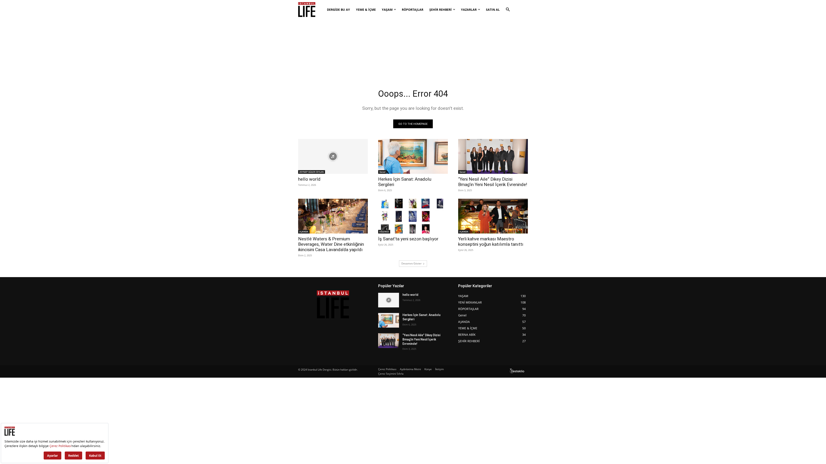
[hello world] (333, 156)
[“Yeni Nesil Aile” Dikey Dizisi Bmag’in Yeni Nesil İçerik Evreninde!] (493, 156)
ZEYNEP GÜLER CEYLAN (311, 171)
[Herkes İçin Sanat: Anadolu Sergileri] (413, 156)
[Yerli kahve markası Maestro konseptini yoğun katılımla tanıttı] (493, 216)
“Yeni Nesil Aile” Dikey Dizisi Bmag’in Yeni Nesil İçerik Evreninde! (492, 182)
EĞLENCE (384, 231)
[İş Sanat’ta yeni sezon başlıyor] (413, 216)
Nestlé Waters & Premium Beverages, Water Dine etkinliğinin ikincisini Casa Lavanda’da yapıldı (331, 244)
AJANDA (303, 231)
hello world (309, 179)
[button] (508, 10)
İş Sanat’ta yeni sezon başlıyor (408, 238)
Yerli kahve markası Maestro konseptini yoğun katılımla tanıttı (490, 241)
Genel (382, 171)
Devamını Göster (411, 263)
